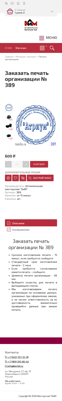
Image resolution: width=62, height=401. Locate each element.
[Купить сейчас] (8, 178)
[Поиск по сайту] (52, 48)
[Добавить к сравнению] (23, 178)
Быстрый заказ (42, 178)
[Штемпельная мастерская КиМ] (31, 24)
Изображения (20, 229)
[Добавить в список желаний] (15, 178)
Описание (18, 223)
